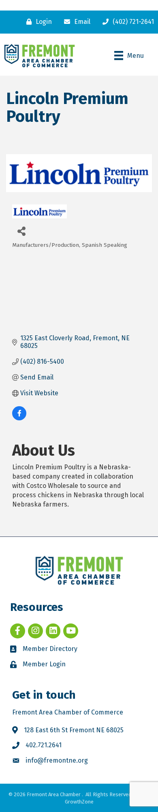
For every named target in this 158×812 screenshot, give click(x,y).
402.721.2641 (44, 745)
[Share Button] (21, 231)
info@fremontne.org (57, 760)
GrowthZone (79, 802)
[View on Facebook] (19, 418)
